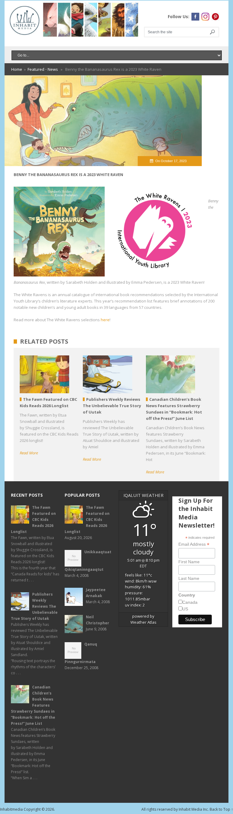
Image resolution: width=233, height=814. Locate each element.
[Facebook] (195, 17)
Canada (190, 602)
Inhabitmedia (11, 809)
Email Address (193, 544)
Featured (36, 69)
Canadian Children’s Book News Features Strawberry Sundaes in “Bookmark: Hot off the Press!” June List (33, 705)
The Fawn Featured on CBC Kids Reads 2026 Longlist (33, 519)
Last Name (188, 578)
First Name (189, 561)
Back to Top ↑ (221, 809)
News (53, 69)
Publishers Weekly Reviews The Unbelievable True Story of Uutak (34, 606)
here (105, 319)
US (185, 608)
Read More (29, 453)
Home (16, 69)
